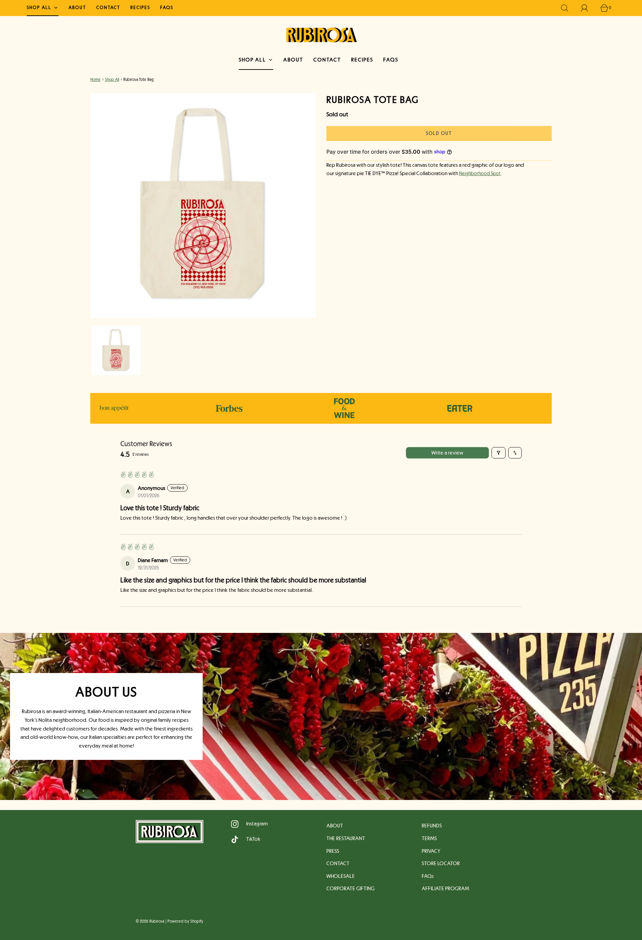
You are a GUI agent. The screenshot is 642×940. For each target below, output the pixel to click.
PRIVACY (431, 851)
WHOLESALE (340, 876)
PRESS (332, 851)
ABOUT (77, 7)
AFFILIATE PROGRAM (445, 888)
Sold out (439, 133)
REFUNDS (432, 825)
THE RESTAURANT (345, 838)
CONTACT (108, 7)
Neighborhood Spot (480, 173)
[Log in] (588, 8)
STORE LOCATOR (441, 863)
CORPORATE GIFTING (350, 888)
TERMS (429, 838)
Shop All (112, 79)
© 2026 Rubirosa (150, 921)
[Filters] (499, 452)
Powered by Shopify (185, 921)
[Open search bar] (568, 8)
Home (95, 79)
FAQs (166, 7)
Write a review (447, 452)
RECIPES (140, 7)
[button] (116, 350)
